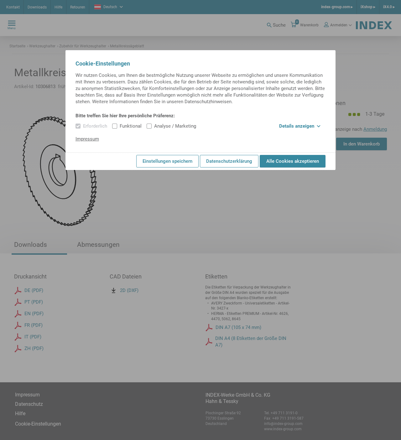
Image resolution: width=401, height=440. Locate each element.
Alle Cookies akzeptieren (292, 161)
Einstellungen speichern (167, 161)
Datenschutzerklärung (229, 161)
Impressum (87, 139)
